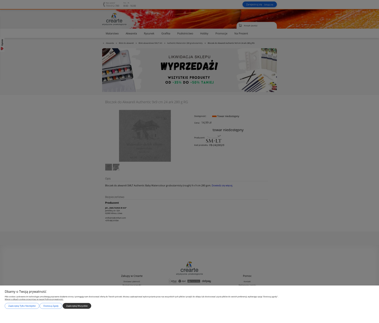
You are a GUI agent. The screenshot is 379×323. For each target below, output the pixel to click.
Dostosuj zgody (51, 306)
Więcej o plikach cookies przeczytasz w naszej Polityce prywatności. (34, 299)
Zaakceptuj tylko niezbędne (22, 306)
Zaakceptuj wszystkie (77, 306)
